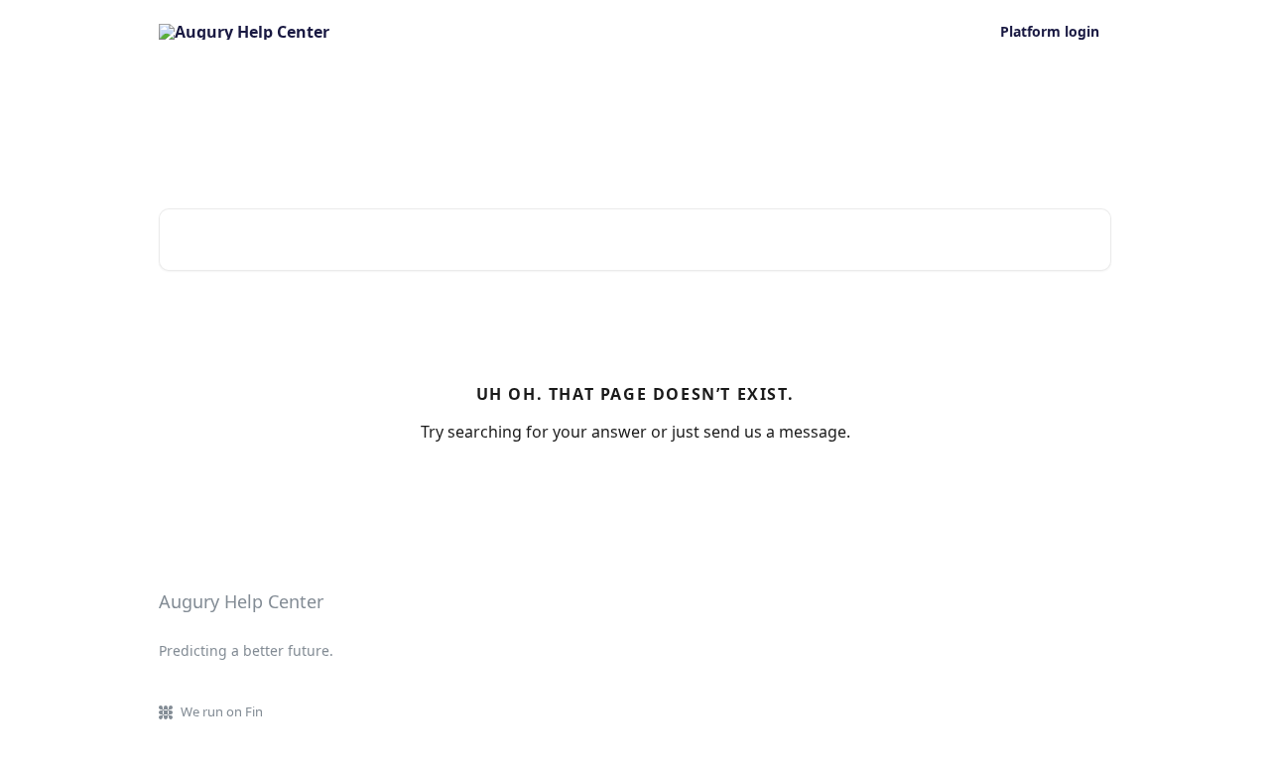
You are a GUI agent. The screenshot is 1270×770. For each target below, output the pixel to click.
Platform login (1049, 32)
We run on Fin (222, 711)
